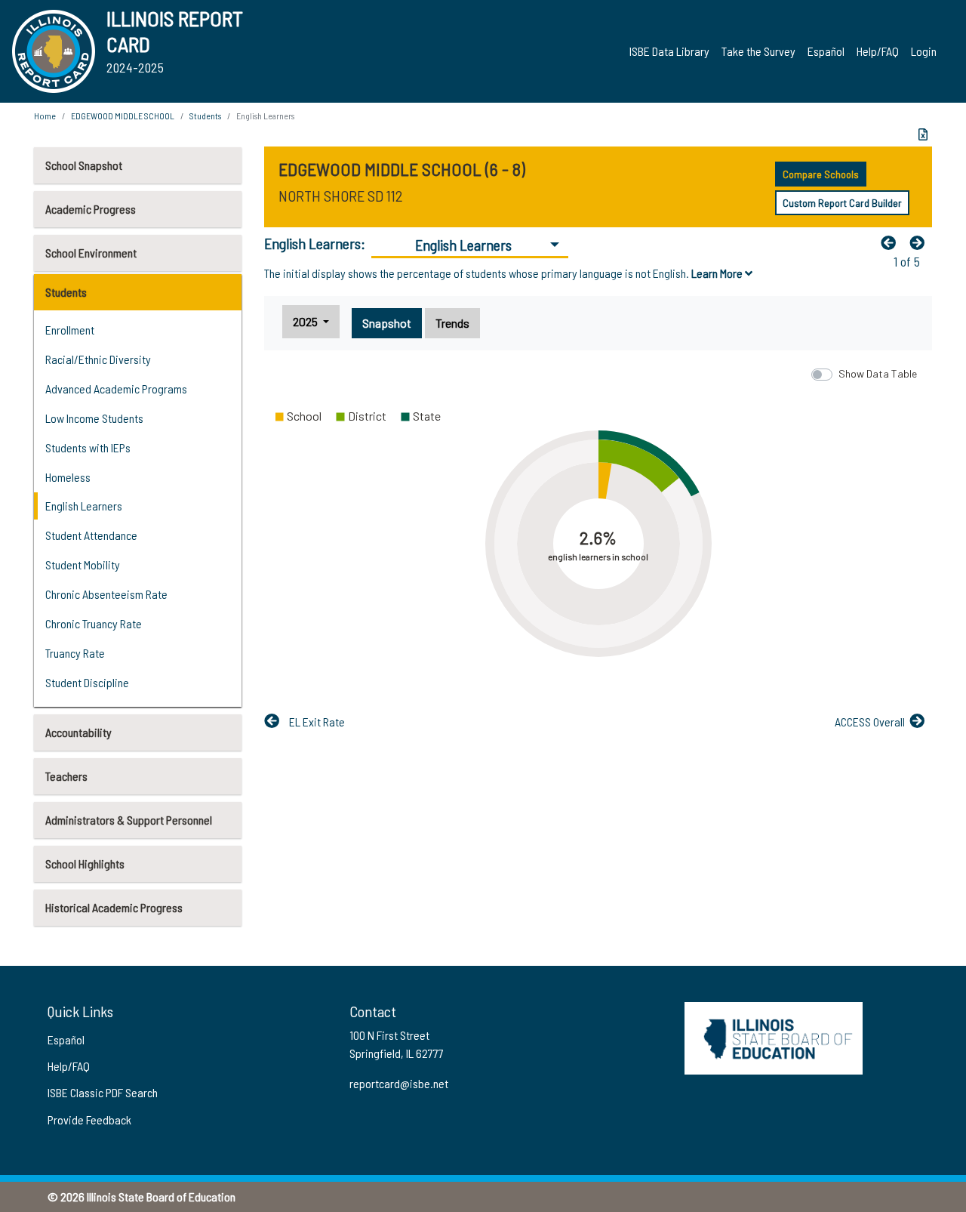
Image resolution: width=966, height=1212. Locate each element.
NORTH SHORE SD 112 (340, 196)
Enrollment (69, 329)
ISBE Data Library (669, 51)
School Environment (91, 252)
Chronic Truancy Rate (93, 623)
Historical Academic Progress (114, 907)
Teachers (66, 776)
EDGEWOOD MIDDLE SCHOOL (122, 115)
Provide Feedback (89, 1119)
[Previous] (892, 242)
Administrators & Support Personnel (128, 820)
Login (924, 51)
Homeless (68, 477)
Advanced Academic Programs (116, 388)
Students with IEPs (88, 447)
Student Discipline (87, 682)
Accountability (78, 732)
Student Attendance (91, 535)
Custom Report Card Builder (842, 202)
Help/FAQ (878, 51)
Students (66, 292)
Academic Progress (90, 209)
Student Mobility (82, 564)
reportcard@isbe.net (398, 1083)
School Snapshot (83, 165)
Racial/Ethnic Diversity (98, 359)
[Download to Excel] (923, 134)
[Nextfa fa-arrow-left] (920, 242)
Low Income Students (94, 418)
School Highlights (85, 863)
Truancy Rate (75, 653)
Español (826, 51)
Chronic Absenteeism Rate (106, 594)
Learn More (718, 273)
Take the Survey (758, 51)
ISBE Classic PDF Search (103, 1092)
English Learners (83, 505)
